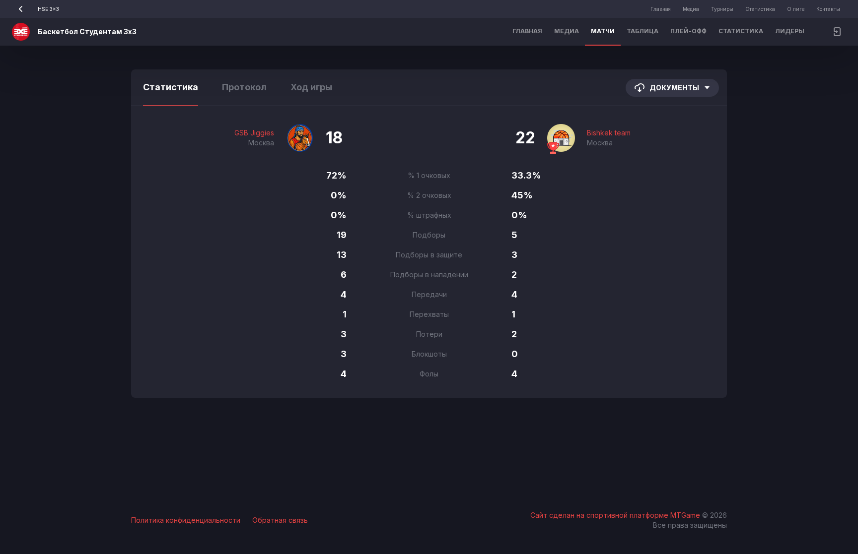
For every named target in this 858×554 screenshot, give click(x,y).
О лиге (795, 9)
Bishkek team (609, 132)
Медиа (691, 9)
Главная (660, 9)
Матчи (603, 31)
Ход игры (311, 87)
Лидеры (789, 31)
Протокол (244, 87)
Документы (674, 87)
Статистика (760, 9)
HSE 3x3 (48, 9)
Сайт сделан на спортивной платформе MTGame (616, 515)
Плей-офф (688, 31)
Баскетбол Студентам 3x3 (87, 31)
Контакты (828, 9)
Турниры (722, 9)
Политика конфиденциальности (185, 520)
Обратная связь (280, 520)
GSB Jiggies (254, 132)
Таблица (642, 31)
